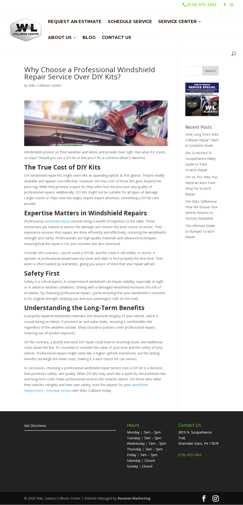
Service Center (177, 22)
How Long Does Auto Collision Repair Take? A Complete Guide (202, 140)
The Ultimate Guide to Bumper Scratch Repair (200, 231)
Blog (89, 38)
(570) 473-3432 (201, 4)
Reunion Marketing (134, 498)
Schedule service (58, 390)
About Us (60, 38)
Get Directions (35, 425)
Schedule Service (130, 22)
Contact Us (116, 38)
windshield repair (57, 221)
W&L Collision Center (45, 85)
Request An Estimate (75, 22)
